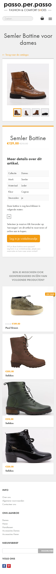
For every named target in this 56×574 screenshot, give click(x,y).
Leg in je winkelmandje (23, 239)
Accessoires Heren (10, 534)
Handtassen (7, 527)
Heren (5, 523)
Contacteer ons (9, 504)
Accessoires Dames (10, 530)
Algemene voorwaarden (13, 500)
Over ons (6, 497)
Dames (5, 520)
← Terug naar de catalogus (15, 54)
